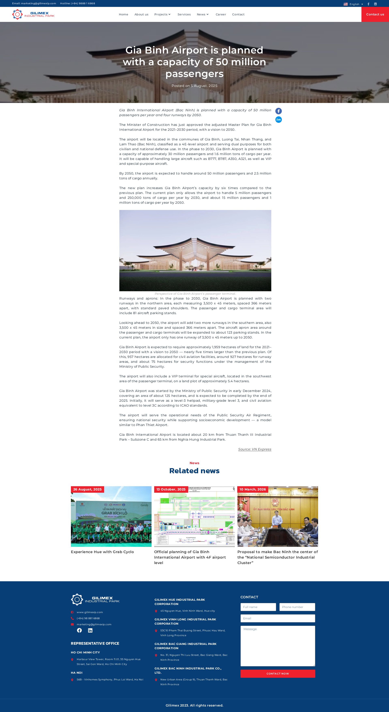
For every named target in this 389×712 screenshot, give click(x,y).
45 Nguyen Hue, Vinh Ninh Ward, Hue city (187, 610)
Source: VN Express (254, 449)
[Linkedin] (375, 4)
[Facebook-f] (368, 4)
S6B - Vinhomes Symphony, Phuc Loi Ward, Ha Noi (110, 679)
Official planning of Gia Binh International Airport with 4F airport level (190, 557)
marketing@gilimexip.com (38, 3)
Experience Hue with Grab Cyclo (102, 552)
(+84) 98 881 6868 (88, 618)
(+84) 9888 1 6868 (83, 3)
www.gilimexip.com (90, 612)
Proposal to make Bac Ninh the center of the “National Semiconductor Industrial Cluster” (277, 557)
